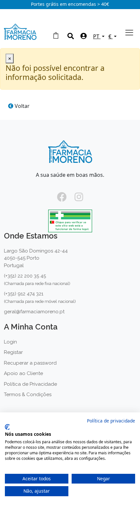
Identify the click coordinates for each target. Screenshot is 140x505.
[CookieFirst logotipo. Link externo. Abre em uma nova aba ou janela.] (7, 427)
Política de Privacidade (30, 384)
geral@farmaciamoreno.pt (34, 312)
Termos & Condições (27, 394)
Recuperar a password (30, 363)
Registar (13, 352)
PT (97, 36)
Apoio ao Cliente (23, 373)
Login (10, 342)
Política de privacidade (111, 421)
